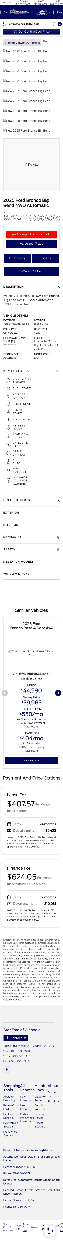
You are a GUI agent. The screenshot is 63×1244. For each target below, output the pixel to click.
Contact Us (18, 1038)
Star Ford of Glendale (8, 1227)
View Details (31, 760)
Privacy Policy (17, 1227)
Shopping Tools (11, 1088)
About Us (53, 1101)
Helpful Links (41, 1088)
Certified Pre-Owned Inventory (27, 1118)
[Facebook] (6, 1069)
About (53, 1086)
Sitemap (34, 1227)
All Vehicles (27, 1088)
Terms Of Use (26, 1227)
